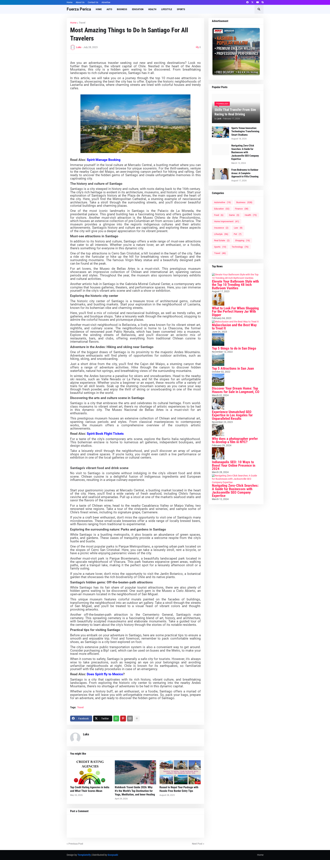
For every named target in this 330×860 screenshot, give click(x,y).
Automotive (222, 202)
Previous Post (75, 843)
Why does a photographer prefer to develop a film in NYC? (235, 440)
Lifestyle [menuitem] (166, 9)
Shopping (242, 240)
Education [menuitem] (138, 9)
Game (234, 215)
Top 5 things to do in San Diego (234, 348)
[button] (259, 9)
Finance (241, 208)
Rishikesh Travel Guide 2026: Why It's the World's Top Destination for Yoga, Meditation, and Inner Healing (135, 791)
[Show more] (137, 718)
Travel (82, 22)
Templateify (84, 854)
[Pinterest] (123, 718)
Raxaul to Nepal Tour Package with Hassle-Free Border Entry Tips (179, 789)
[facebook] (247, 2)
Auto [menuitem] (109, 9)
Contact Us (93, 2)
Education (221, 208)
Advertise (106, 2)
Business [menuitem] (122, 9)
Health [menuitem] (152, 9)
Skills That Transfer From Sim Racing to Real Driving (235, 112)
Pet (237, 234)
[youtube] (257, 2)
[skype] (262, 2)
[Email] (130, 718)
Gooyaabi (113, 854)
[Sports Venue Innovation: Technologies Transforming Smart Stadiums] (220, 132)
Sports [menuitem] (181, 9)
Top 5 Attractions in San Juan (233, 368)
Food (218, 215)
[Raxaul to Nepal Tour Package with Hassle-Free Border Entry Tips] (180, 772)
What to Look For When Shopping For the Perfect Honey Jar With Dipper (235, 311)
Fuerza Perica (79, 9)
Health (251, 215)
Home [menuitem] (99, 9)
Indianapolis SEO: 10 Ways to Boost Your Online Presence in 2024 (233, 465)
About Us (80, 2)
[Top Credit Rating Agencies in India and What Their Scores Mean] (90, 772)
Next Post (197, 843)
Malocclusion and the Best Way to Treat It (234, 327)
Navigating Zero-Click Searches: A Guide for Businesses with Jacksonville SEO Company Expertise (245, 152)
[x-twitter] (252, 2)
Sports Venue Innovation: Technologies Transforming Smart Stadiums (245, 131)
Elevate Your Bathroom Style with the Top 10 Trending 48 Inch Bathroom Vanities (235, 284)
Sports (220, 247)
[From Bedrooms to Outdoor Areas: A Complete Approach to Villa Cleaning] (220, 173)
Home (69, 2)
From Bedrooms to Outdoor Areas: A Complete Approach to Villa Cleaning (244, 173)
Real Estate (222, 240)
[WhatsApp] (116, 718)
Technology (240, 247)
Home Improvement (226, 221)
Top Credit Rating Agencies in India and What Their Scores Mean (89, 789)
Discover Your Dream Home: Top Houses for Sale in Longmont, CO (235, 390)
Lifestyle (221, 234)
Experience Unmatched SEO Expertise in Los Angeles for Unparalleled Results (232, 415)
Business (244, 202)
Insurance (221, 227)
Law (238, 227)
